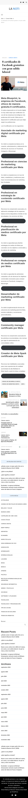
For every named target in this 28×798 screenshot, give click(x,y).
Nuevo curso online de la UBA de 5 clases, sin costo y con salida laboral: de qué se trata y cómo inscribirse (13, 480)
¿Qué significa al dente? (8, 475)
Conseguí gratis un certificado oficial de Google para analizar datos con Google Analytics (9, 425)
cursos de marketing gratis (10, 384)
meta (22, 384)
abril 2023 (4, 717)
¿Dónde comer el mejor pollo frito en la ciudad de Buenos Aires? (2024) (12, 467)
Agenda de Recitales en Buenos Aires (14, 504)
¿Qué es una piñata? (7, 471)
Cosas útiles (5, 519)
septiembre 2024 (5, 667)
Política (4, 574)
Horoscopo (5, 547)
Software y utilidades (8, 596)
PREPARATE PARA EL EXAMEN (13, 156)
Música (3, 566)
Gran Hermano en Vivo (8, 543)
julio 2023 (4, 703)
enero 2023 (4, 730)
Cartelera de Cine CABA (9, 515)
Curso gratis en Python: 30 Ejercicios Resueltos (8, 440)
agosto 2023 (4, 699)
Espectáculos (6, 539)
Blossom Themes (15, 789)
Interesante (5, 551)
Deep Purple (5, 527)
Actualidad (5, 500)
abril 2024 (4, 681)
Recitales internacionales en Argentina (11, 579)
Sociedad (4, 592)
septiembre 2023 (5, 694)
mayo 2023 (4, 712)
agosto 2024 (4, 671)
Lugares (4, 559)
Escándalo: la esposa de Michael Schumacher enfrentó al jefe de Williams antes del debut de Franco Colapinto (12, 487)
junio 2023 (4, 708)
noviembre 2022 (5, 739)
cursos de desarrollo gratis (11, 381)
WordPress (15, 792)
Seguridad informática (9, 584)
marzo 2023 (4, 721)
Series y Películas (7, 588)
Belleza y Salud (6, 508)
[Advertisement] (14, 38)
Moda (3, 562)
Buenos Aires (5, 512)
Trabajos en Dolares (8, 611)
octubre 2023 (4, 690)
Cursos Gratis (13, 57)
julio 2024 (4, 676)
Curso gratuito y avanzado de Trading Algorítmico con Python (9, 453)
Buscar (3, 621)
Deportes (4, 531)
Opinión (3, 570)
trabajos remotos (7, 615)
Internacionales (7, 555)
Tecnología (5, 600)
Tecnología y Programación (5, 437)
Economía (4, 535)
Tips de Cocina (6, 607)
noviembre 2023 (5, 685)
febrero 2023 (4, 726)
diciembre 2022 (5, 735)
